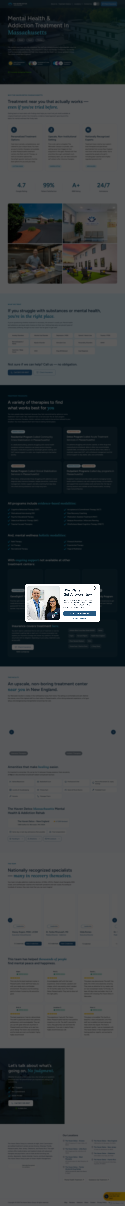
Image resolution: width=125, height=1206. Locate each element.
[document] (62, 603)
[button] (96, 588)
